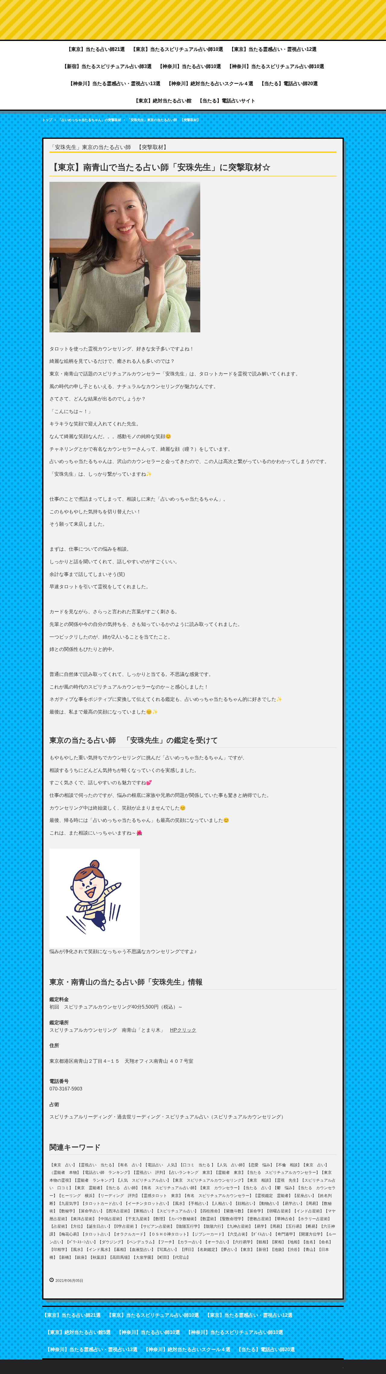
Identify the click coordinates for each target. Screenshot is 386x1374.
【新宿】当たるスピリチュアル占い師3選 (107, 66)
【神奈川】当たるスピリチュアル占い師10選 (275, 66)
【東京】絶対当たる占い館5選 (78, 1332)
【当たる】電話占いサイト (226, 100)
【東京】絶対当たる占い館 (162, 100)
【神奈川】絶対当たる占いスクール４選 (209, 83)
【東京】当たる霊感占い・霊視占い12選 (273, 49)
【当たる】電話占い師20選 (288, 83)
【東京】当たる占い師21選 (95, 49)
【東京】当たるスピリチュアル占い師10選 (177, 49)
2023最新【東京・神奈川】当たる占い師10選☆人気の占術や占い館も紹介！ (193, 21)
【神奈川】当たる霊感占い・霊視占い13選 (114, 83)
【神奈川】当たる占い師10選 (189, 66)
